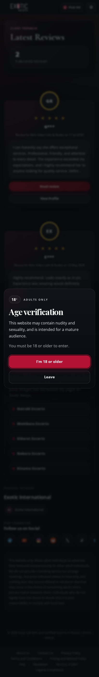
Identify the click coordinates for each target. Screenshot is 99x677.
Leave (49, 376)
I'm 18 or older (49, 361)
